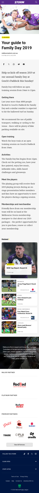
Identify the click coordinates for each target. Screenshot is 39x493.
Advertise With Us (28, 481)
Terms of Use (15, 476)
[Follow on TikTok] (24, 454)
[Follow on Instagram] (36, 454)
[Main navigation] (3, 2)
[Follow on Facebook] (28, 454)
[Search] (36, 2)
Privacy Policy (24, 476)
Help (13, 481)
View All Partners (19, 445)
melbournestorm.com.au (10, 53)
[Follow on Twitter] (32, 454)
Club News (5, 37)
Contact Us (19, 481)
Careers (8, 481)
